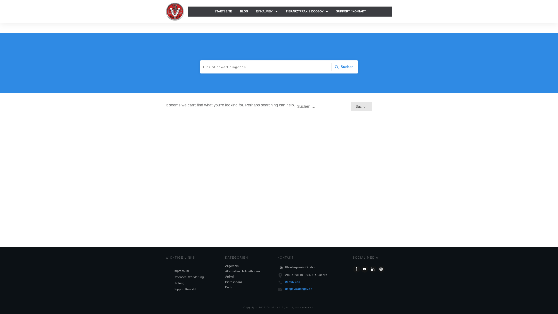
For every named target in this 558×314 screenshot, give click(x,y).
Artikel (229, 276)
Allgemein (232, 266)
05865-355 (292, 281)
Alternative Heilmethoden (242, 271)
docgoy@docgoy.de (298, 288)
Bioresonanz (233, 282)
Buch (228, 287)
